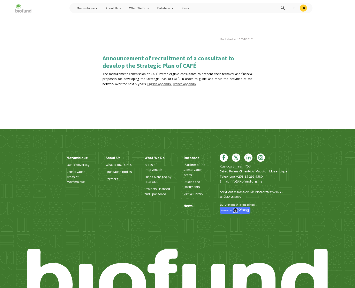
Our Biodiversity (78, 165)
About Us (112, 8)
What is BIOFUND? (119, 165)
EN (303, 8)
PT (295, 8)
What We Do (138, 8)
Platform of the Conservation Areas (194, 170)
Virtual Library (193, 194)
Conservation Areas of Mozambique (76, 177)
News (185, 8)
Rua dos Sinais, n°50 (235, 166)
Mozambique (86, 8)
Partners (112, 179)
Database (164, 8)
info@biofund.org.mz (246, 181)
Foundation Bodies (119, 172)
